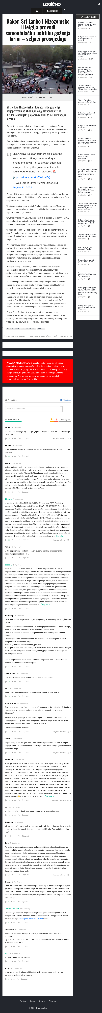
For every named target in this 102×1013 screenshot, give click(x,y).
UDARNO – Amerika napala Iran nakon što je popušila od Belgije (87, 24)
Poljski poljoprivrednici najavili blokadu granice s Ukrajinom (87, 307)
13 (91, 130)
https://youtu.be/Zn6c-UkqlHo (31, 918)
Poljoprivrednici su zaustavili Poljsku (85, 248)
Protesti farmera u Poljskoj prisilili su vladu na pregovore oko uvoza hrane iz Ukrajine (87, 141)
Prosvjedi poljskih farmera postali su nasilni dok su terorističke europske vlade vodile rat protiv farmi (87, 172)
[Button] (37, 11)
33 (91, 211)
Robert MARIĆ (27, 98)
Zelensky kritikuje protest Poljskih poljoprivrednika (87, 235)
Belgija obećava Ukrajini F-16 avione (87, 126)
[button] (3, 4)
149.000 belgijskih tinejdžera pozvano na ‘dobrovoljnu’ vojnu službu (87, 87)
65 (92, 59)
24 (91, 239)
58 (91, 117)
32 (91, 179)
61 (91, 252)
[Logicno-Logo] (52, 4)
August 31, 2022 (22, 187)
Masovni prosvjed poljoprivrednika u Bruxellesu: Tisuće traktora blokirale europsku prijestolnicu (86, 71)
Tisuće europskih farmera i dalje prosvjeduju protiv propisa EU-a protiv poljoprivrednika (87, 206)
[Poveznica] (99, 4)
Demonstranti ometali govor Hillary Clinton (86, 261)
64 (91, 297)
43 (91, 161)
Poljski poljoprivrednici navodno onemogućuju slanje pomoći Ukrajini (86, 221)
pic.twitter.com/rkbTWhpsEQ (33, 177)
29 (91, 146)
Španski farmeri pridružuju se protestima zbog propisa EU (87, 274)
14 (93, 92)
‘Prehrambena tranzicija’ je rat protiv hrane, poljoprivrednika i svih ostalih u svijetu (87, 190)
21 (91, 264)
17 (91, 104)
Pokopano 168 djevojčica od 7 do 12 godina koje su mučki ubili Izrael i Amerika (87, 53)
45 (51, 98)
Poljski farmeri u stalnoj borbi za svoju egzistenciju (86, 156)
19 (92, 28)
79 (92, 43)
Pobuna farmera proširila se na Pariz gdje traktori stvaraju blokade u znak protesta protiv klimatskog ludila (87, 290)
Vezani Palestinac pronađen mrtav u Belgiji (87, 101)
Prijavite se (66, 400)
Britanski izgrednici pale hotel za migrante (87, 114)
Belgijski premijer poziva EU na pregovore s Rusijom (87, 38)
